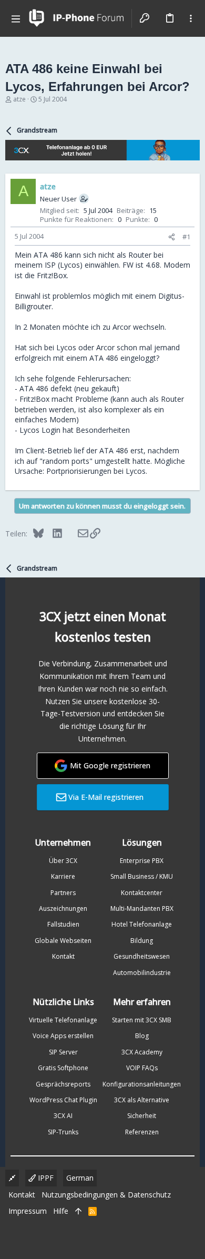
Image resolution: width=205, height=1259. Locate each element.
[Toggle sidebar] (191, 18)
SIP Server (63, 1052)
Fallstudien (63, 924)
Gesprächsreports (63, 1084)
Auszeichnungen (63, 908)
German (80, 1178)
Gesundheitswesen (142, 956)
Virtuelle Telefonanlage (63, 1020)
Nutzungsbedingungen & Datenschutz (106, 1195)
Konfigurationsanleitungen (141, 1084)
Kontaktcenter (141, 892)
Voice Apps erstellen (63, 1035)
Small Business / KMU (141, 876)
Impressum (27, 1211)
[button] (15, 18)
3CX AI (63, 1115)
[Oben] (78, 1211)
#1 (186, 236)
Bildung (141, 940)
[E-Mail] (76, 533)
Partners (63, 892)
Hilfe (60, 1211)
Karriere (63, 876)
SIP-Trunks (63, 1132)
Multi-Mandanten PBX (141, 908)
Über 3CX (63, 860)
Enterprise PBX (141, 860)
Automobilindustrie (142, 972)
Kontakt (63, 956)
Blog (142, 1035)
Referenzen (142, 1132)
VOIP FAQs (142, 1067)
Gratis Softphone (63, 1067)
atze (19, 99)
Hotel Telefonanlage (141, 924)
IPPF (45, 1178)
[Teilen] (172, 237)
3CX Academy (141, 1052)
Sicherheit (141, 1115)
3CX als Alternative (141, 1099)
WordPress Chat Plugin (63, 1099)
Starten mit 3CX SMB (141, 1020)
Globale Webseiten (63, 940)
